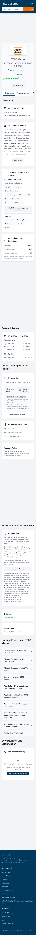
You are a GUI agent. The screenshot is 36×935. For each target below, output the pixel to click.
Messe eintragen (7, 890)
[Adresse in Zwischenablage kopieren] (30, 382)
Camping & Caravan (23, 220)
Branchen (5, 879)
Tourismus (21, 224)
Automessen (9, 220)
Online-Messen (6, 876)
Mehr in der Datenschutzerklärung (18, 408)
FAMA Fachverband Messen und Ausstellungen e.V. (17, 902)
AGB (3, 920)
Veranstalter (6, 883)
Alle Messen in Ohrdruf (17, 414)
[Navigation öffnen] (32, 4)
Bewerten (19, 85)
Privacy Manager (7, 923)
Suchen (30, 9)
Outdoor (8, 228)
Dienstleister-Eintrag (8, 897)
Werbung (5, 894)
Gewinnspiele (6, 872)
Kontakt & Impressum (9, 913)
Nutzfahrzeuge (10, 224)
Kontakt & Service (18, 569)
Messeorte (5, 886)
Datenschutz (6, 916)
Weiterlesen (18, 160)
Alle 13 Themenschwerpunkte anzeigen (18, 209)
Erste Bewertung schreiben (18, 773)
